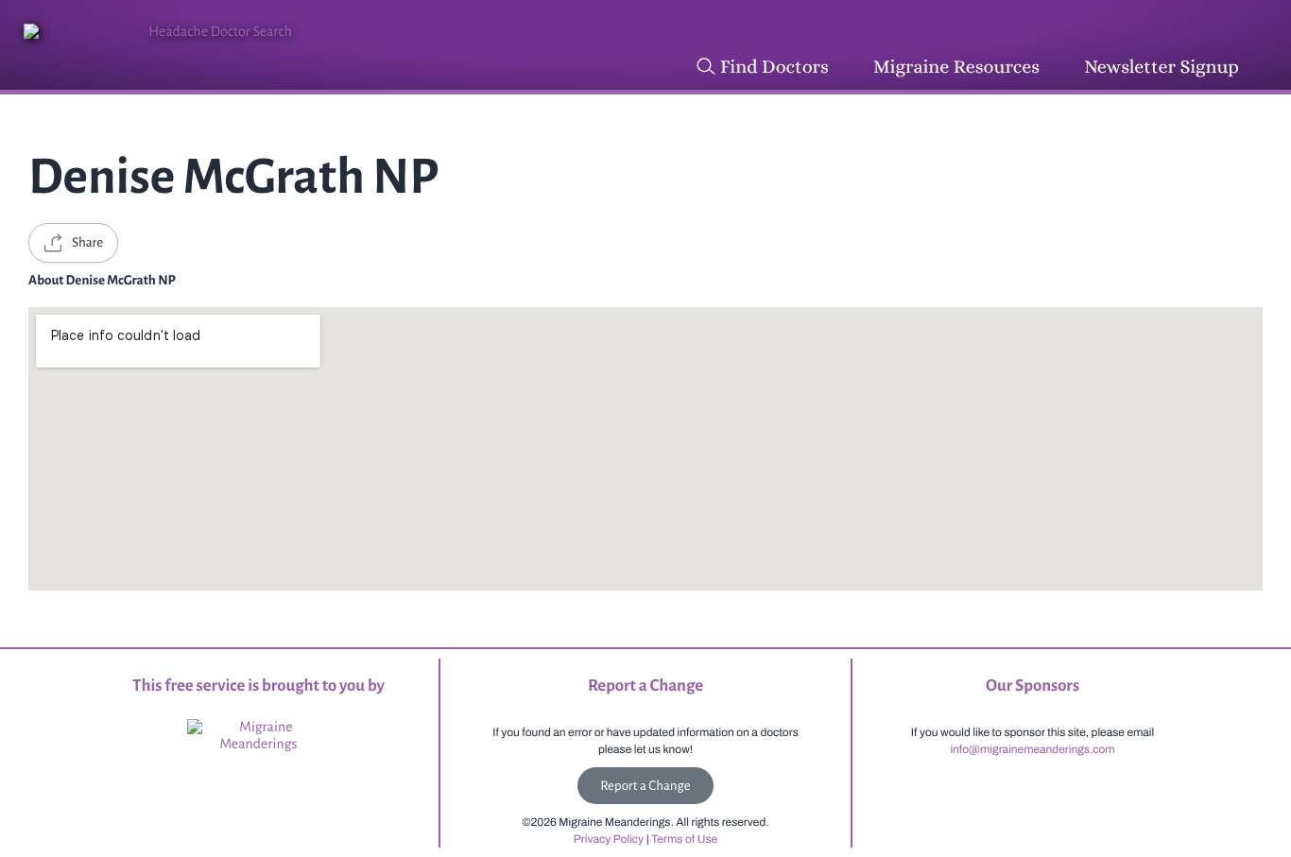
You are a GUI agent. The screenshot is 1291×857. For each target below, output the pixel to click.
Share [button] (87, 242)
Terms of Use (684, 839)
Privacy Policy (609, 839)
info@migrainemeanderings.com (1032, 749)
